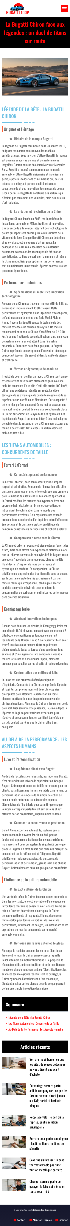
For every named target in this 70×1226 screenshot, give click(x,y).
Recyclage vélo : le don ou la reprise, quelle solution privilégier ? (46, 1122)
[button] (64, 8)
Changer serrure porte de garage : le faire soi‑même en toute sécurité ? (47, 1186)
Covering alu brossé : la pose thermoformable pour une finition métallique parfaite (46, 1164)
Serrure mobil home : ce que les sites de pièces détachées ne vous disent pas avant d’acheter (47, 1067)
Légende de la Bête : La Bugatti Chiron (29, 1017)
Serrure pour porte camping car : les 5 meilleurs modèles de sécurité (48, 1143)
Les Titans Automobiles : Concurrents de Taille (33, 1023)
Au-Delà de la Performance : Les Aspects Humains (35, 1029)
